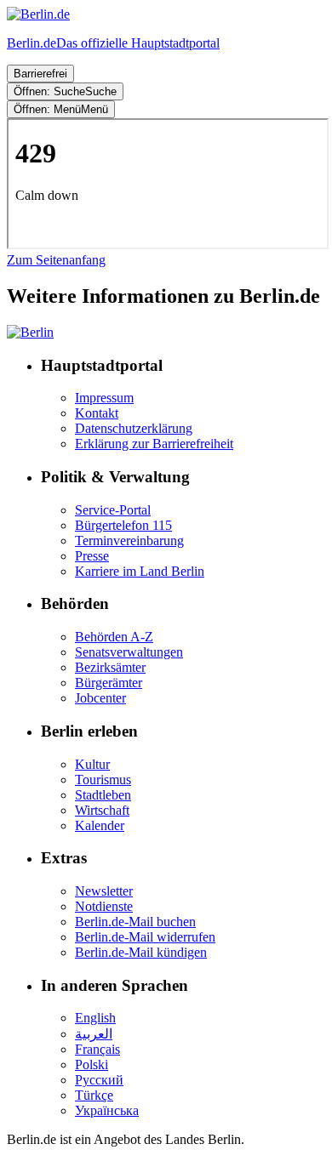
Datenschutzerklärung (133, 428)
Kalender (99, 825)
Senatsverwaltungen (129, 652)
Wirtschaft (102, 810)
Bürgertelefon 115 (123, 525)
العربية (93, 1034)
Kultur (92, 764)
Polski (91, 1064)
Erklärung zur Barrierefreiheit (154, 443)
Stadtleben (103, 795)
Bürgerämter (108, 682)
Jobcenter (100, 698)
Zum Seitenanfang (56, 260)
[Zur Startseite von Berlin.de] (30, 332)
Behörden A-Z (114, 636)
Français (97, 1049)
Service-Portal (113, 510)
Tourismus (103, 779)
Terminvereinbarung (129, 540)
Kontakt (96, 413)
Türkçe (94, 1095)
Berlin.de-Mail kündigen (141, 952)
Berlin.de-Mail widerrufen (145, 937)
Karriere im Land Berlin (139, 571)
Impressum (104, 397)
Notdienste (104, 906)
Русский (99, 1080)
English (95, 1017)
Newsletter (104, 891)
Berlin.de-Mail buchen (135, 921)
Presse (92, 556)
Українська (107, 1110)
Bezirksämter (110, 667)
